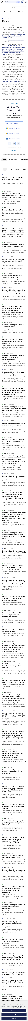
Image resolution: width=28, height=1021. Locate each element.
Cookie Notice (23, 1007)
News (10, 169)
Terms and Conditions (16, 149)
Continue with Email (13, 123)
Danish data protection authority (16, 40)
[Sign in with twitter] (18, 143)
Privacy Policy (14, 150)
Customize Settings (14, 1010)
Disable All (14, 1014)
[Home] (2, 2)
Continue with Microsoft (14, 128)
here (12, 34)
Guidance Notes (13, 159)
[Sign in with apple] (14, 143)
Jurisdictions (7, 19)
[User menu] (26, 2)
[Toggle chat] (17, 2)
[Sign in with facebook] (9, 143)
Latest (4, 159)
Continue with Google (14, 133)
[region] (14, 1011)
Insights (17, 169)
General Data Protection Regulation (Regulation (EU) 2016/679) (13, 36)
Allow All (14, 1018)
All (4, 169)
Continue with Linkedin (14, 138)
